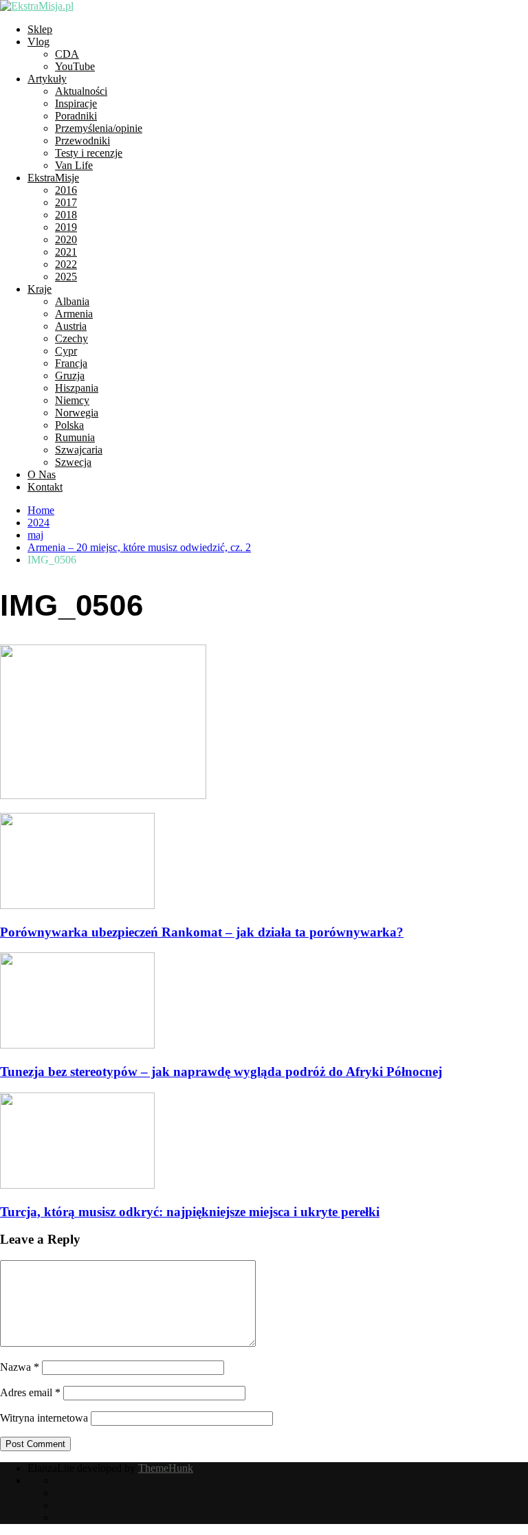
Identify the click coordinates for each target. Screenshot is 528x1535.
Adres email (30, 1392)
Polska (69, 425)
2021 (66, 252)
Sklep (40, 29)
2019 (66, 227)
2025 (66, 276)
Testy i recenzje (88, 153)
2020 (66, 239)
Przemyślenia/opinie (98, 128)
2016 (66, 190)
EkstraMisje (53, 177)
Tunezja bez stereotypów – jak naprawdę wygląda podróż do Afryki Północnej (221, 1071)
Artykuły (47, 79)
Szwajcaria (78, 450)
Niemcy (72, 400)
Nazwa (19, 1367)
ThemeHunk (165, 1468)
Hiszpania (76, 388)
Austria (71, 326)
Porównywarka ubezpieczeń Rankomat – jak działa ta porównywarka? (202, 932)
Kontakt (45, 487)
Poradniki (76, 116)
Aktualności (81, 91)
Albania (72, 301)
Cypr (66, 351)
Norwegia (76, 412)
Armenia (74, 314)
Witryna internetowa (44, 1418)
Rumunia (75, 437)
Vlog (39, 41)
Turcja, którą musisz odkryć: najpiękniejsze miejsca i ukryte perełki (190, 1212)
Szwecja (73, 462)
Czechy (71, 338)
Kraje (40, 289)
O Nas (42, 474)
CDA (67, 54)
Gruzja (70, 375)
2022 (66, 264)
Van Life (74, 165)
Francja (71, 363)
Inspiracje (76, 103)
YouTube (75, 66)
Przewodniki (82, 140)
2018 (66, 215)
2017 (66, 202)
